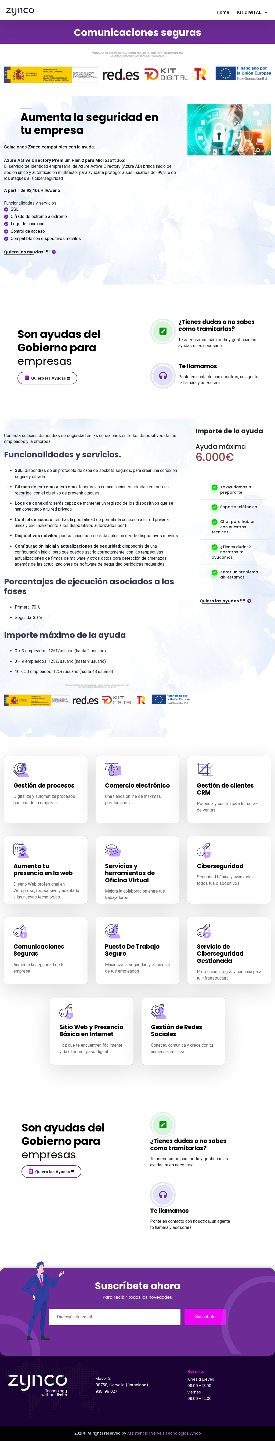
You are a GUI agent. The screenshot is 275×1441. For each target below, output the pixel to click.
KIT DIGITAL (249, 12)
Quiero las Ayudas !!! (50, 378)
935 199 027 (106, 1391)
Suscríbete (205, 1316)
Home (223, 12)
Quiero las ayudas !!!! (27, 252)
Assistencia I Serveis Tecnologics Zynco (164, 1433)
